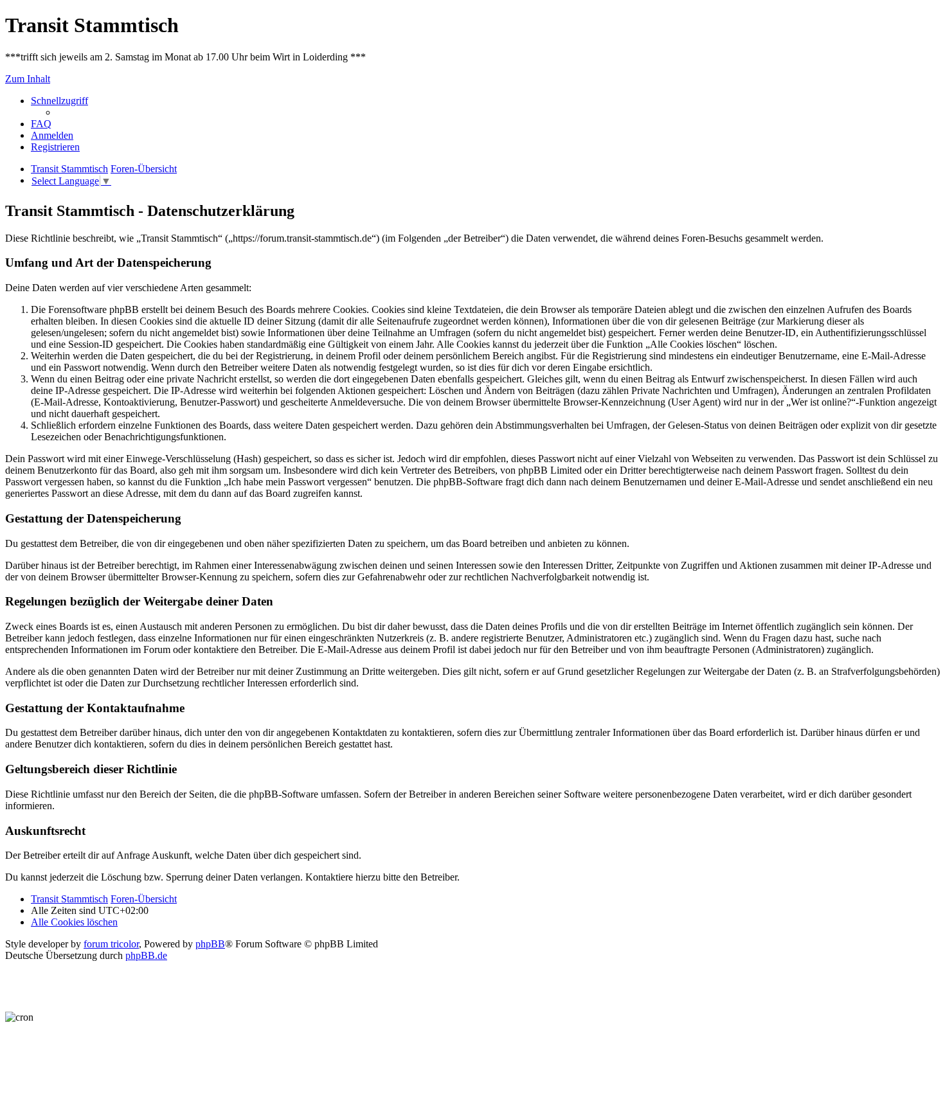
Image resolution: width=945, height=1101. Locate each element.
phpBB (210, 943)
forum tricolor (111, 943)
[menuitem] (41, 123)
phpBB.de (146, 955)
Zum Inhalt (27, 78)
